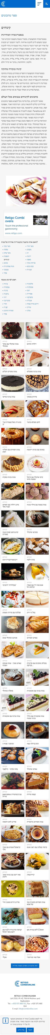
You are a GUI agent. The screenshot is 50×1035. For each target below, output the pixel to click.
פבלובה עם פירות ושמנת (12, 612)
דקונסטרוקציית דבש (10, 560)
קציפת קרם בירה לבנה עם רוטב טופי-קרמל (12, 931)
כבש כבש (30, 266)
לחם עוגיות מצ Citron (35, 930)
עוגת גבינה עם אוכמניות (35, 691)
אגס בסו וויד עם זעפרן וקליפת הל (35, 586)
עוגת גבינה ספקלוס (34, 371)
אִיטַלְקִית (30, 287)
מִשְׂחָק (29, 249)
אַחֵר (5, 273)
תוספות (6, 256)
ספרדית (29, 294)
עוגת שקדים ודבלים (10, 371)
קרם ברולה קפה (33, 743)
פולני (28, 311)
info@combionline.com (28, 1009)
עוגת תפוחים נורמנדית (35, 822)
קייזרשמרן (30, 875)
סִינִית (6, 290)
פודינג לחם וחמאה (9, 822)
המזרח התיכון (8, 311)
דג (27, 253)
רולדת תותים (31, 344)
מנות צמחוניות (9, 266)
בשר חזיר (30, 246)
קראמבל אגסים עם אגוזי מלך (11, 848)
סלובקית (30, 284)
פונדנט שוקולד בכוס (10, 638)
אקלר (5, 957)
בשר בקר (7, 246)
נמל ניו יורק (31, 612)
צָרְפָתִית (6, 287)
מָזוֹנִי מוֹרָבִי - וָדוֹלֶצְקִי (10, 769)
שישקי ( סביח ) (8, 743)
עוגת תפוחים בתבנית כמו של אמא (36, 903)
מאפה (29, 260)
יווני (5, 297)
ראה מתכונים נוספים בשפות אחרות (25, 966)
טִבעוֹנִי (6, 270)
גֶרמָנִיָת (6, 294)
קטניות (29, 270)
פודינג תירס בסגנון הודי (11, 902)
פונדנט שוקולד (32, 532)
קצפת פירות (31, 794)
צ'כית (6, 284)
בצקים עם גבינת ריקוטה (35, 449)
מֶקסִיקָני (30, 297)
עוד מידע (21, 1030)
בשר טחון (7, 253)
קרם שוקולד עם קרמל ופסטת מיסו (35, 478)
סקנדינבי (7, 300)
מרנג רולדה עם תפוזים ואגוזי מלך (11, 506)
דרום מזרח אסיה (32, 304)
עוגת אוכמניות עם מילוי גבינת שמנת (35, 717)
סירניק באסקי (32, 397)
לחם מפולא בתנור (33, 422)
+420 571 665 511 (19, 1004)
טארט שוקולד (32, 769)
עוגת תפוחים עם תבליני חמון (11, 450)
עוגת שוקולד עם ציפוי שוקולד (10, 345)
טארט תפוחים (32, 638)
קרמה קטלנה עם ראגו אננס (37, 847)
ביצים (6, 263)
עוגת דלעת (31, 560)
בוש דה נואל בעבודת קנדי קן (12, 423)
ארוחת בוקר (31, 263)
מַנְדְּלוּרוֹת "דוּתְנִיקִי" (9, 585)
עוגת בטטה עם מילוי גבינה (36, 505)
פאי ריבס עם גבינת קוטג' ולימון (12, 876)
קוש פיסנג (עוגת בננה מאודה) (10, 533)
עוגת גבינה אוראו (9, 397)
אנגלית (29, 300)
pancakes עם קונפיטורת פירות (12, 795)
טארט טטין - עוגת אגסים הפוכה (12, 664)
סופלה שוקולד (8, 691)
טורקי (29, 307)
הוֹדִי (5, 304)
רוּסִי (28, 290)
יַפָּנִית (6, 307)
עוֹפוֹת (6, 249)
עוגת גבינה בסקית (9, 477)
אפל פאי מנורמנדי (33, 957)
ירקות (29, 256)
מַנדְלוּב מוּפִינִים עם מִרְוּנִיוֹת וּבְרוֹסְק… (37, 664)
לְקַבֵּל (30, 1030)
